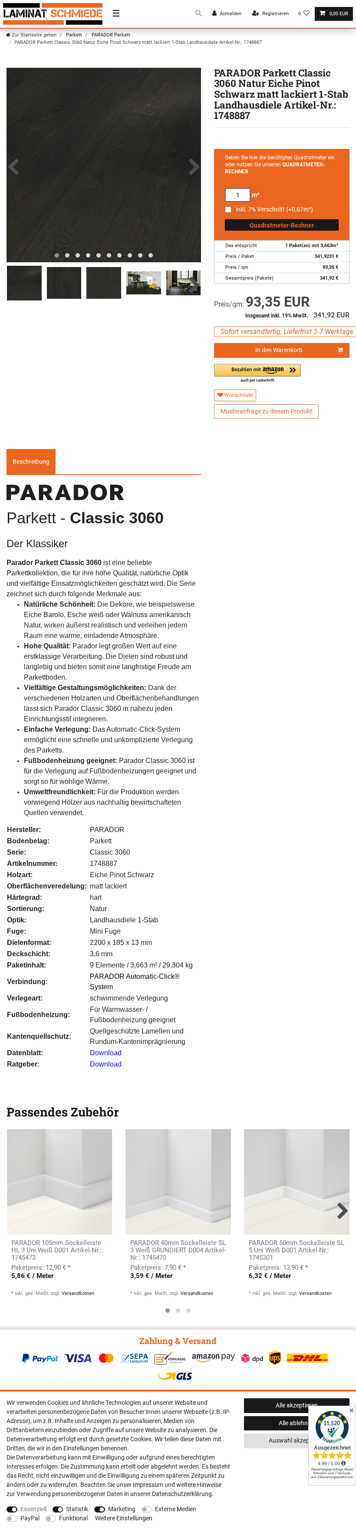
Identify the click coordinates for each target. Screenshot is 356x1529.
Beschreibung (31, 461)
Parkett (73, 35)
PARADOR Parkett (110, 35)
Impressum (148, 1484)
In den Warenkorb (279, 350)
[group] (59, 1182)
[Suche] (199, 13)
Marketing (121, 1509)
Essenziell (33, 1509)
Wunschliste (238, 395)
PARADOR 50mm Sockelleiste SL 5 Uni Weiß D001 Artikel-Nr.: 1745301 (296, 1250)
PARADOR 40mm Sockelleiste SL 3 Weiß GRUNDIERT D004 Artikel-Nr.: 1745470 (178, 1250)
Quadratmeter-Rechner (282, 225)
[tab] (31, 461)
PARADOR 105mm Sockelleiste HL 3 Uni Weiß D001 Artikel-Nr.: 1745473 (56, 1250)
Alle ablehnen (296, 1423)
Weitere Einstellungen (123, 1518)
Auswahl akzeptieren (297, 1440)
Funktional (73, 1518)
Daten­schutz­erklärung (182, 1493)
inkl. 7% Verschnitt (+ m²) (274, 209)
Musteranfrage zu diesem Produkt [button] (266, 411)
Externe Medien (175, 1509)
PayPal (30, 1518)
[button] (257, 373)
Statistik (77, 1509)
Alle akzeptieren (297, 1405)
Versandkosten (78, 1293)
